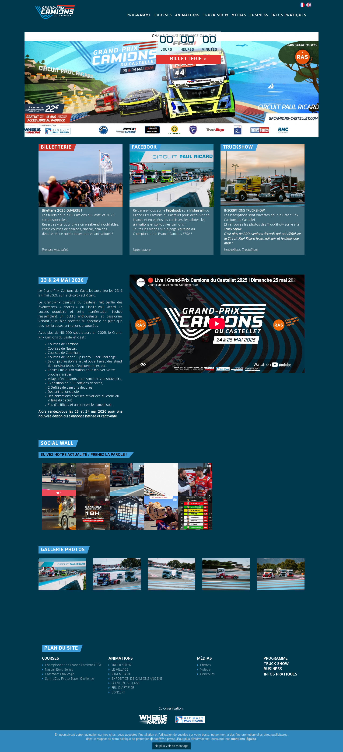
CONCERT (118, 692)
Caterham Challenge (59, 674)
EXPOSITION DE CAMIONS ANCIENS (137, 678)
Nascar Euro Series (59, 669)
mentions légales (243, 739)
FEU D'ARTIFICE (123, 687)
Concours (207, 674)
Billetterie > (188, 59)
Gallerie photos (63, 550)
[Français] (302, 5)
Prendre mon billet (55, 249)
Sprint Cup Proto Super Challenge (69, 678)
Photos (205, 665)
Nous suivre (141, 249)
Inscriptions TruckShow (241, 249)
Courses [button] (163, 15)
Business (273, 669)
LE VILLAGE (120, 669)
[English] (308, 5)
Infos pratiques (280, 674)
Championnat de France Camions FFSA (73, 665)
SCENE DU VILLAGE (126, 683)
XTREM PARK (121, 674)
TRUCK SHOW (121, 665)
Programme (276, 658)
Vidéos (205, 669)
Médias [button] (239, 15)
